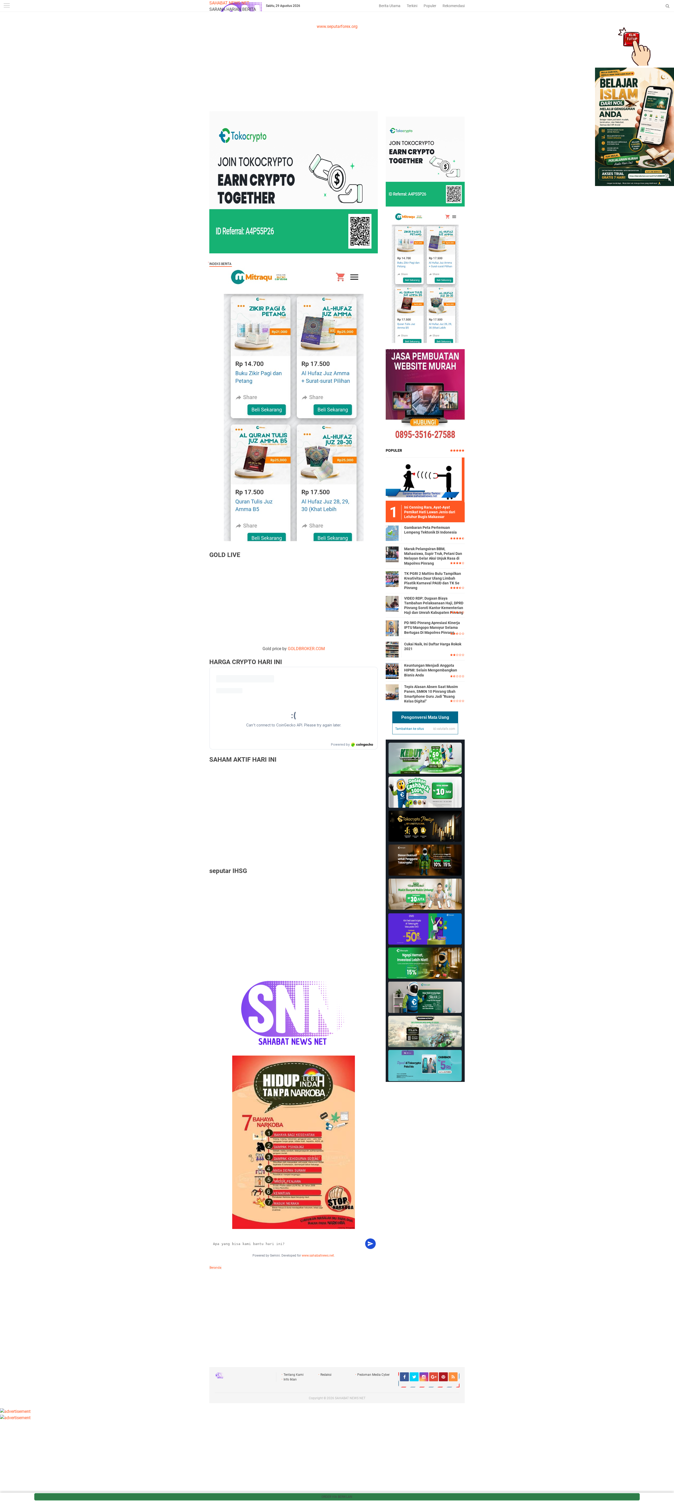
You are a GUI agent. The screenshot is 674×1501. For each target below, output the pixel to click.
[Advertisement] (337, 69)
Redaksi (325, 1375)
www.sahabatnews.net (318, 1255)
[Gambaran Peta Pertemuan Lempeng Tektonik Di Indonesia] (392, 532)
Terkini (412, 6)
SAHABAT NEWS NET (229, 3)
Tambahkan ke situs (409, 729)
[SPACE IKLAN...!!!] (634, 184)
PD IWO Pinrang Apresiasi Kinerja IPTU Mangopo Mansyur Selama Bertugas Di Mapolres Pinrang (432, 627)
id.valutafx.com (444, 729)
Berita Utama (389, 6)
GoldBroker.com (306, 648)
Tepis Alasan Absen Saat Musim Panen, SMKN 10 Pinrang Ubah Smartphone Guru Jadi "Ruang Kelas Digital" (431, 694)
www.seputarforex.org (337, 26)
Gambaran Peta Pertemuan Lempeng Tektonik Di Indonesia (430, 529)
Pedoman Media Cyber (373, 1375)
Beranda (215, 1267)
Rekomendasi (454, 6)
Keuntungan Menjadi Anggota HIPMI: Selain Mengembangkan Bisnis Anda (430, 670)
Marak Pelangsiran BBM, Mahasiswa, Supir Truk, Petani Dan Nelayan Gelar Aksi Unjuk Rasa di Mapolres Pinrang (433, 556)
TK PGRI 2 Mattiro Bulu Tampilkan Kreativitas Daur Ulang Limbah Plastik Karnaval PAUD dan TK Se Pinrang (432, 580)
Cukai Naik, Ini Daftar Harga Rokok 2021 (432, 646)
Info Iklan (290, 1379)
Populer (430, 6)
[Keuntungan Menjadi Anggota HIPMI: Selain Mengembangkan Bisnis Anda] (392, 670)
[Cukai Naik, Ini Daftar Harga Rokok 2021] (392, 649)
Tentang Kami (294, 1375)
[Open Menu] (6, 6)
